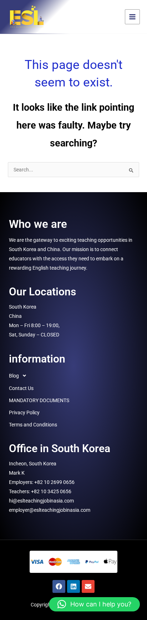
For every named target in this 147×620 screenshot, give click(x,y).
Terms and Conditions (33, 425)
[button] (73, 375)
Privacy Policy (24, 412)
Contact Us (21, 388)
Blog (14, 376)
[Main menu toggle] (132, 16)
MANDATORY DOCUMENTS (39, 400)
